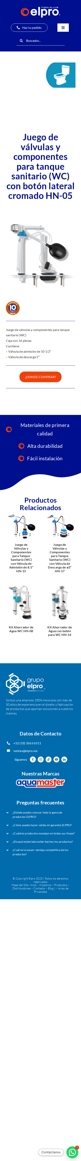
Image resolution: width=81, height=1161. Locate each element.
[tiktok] (49, 759)
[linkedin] (64, 759)
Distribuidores (22, 888)
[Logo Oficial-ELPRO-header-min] (40, 9)
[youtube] (56, 759)
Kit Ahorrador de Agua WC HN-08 (21, 629)
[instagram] (41, 759)
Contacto (39, 888)
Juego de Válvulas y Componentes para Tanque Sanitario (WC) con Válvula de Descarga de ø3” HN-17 (59, 558)
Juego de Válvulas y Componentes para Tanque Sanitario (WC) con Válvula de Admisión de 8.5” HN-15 (21, 558)
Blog (50, 888)
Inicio (33, 885)
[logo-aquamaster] (40, 780)
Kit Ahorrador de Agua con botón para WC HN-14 (59, 630)
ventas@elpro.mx (25, 751)
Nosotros (45, 885)
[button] (40, 814)
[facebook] (33, 759)
